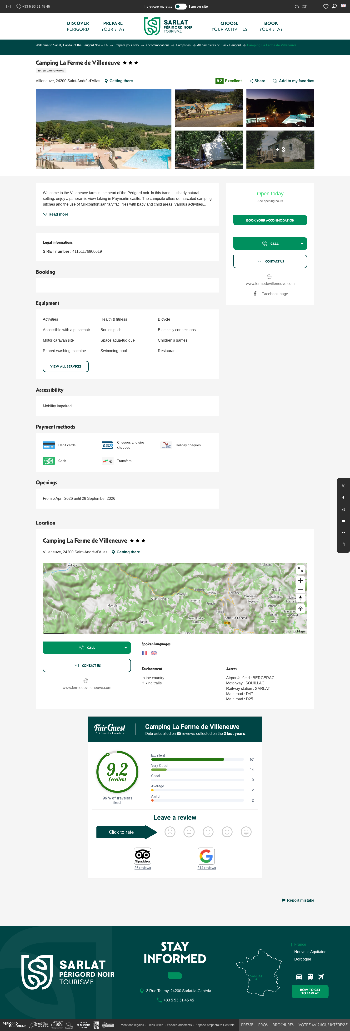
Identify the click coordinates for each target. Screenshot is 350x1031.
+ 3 (280, 149)
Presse (247, 1024)
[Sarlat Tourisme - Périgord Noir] (168, 26)
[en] (344, 6)
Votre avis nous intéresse (323, 1024)
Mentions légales (132, 1025)
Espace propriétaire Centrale (215, 1025)
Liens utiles (155, 1025)
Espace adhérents (179, 1025)
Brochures (283, 1024)
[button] (344, 6)
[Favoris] (326, 6)
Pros (263, 1024)
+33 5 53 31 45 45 (36, 6)
